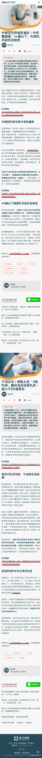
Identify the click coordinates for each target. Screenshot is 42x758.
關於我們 (17, 753)
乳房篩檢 (8, 264)
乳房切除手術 (9, 658)
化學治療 (29, 653)
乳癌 (6, 653)
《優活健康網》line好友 (19, 253)
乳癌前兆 (32, 264)
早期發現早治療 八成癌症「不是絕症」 (18, 722)
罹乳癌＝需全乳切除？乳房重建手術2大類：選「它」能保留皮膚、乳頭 (20, 341)
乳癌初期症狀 (32, 150)
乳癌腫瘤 (23, 268)
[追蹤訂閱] (25, 51)
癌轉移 (22, 658)
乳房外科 (20, 264)
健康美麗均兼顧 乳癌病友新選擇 (15, 717)
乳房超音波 (23, 273)
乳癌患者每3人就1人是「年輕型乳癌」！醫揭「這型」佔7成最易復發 (19, 333)
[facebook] (19, 750)
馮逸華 (10, 45)
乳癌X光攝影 (9, 273)
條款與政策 (26, 753)
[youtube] (23, 750)
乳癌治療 (17, 653)
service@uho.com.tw (25, 745)
